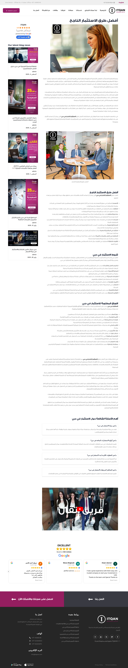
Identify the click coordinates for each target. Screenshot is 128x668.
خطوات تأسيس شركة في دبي (70, 641)
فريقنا (63, 10)
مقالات (55, 10)
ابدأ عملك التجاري (91, 10)
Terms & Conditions (110, 665)
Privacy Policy (99, 665)
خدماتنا (79, 10)
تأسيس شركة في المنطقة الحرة (69, 637)
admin (34, 71)
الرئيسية (103, 10)
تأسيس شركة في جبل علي (71, 630)
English (121, 2)
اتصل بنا (36, 10)
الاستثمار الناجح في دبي (68, 116)
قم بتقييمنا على (22, 37)
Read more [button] (38, 580)
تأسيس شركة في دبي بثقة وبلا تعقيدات (67, 623)
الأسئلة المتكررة (74, 620)
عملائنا (70, 10)
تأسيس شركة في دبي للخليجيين (69, 634)
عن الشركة (46, 10)
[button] (119, 571)
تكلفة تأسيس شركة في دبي (70, 627)
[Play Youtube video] (80, 509)
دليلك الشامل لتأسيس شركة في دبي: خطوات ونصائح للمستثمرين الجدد (24, 120)
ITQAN (23, 25)
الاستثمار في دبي (113, 306)
